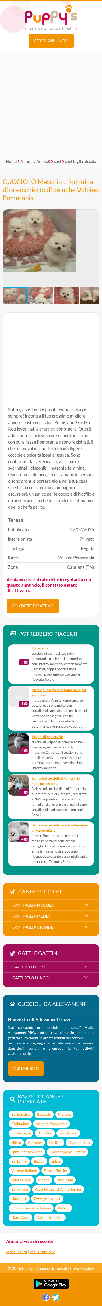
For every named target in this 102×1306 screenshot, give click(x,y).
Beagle (39, 1161)
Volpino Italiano (24, 1170)
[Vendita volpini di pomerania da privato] (18, 743)
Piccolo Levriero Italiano (31, 1208)
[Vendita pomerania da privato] (18, 655)
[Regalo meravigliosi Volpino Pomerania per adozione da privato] (18, 696)
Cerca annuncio (51, 40)
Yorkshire (19, 1161)
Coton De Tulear (49, 1217)
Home (11, 161)
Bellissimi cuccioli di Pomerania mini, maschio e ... (56, 781)
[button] (7, 248)
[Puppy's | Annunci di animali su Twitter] (55, 1299)
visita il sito (26, 1068)
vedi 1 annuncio (42, 1252)
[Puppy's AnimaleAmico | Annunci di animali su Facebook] (46, 1299)
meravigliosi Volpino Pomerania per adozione (59, 692)
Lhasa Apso (20, 1217)
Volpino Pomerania (51, 1123)
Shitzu (16, 1142)
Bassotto (44, 1114)
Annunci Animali (35, 161)
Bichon (44, 1180)
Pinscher (35, 1142)
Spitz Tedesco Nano (27, 1152)
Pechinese (64, 1180)
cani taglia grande (32, 927)
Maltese (64, 1114)
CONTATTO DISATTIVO (33, 605)
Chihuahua (20, 1123)
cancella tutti (16, 1252)
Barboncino (20, 1114)
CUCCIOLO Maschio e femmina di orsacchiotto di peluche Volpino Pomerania (51, 189)
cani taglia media (31, 916)
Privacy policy (82, 1268)
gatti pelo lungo (30, 977)
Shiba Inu (44, 1133)
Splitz (55, 1161)
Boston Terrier (55, 1170)
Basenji (64, 1208)
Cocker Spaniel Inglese (67, 1152)
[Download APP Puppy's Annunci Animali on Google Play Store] (51, 1288)
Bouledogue (21, 1133)
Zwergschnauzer (47, 1198)
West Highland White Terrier (58, 1189)
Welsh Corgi (21, 1180)
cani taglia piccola (80, 161)
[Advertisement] (51, 104)
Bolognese (19, 1189)
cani (57, 161)
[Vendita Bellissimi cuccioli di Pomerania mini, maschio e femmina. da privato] (18, 785)
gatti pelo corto (30, 966)
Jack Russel (68, 1133)
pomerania (40, 648)
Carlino (55, 1142)
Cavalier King (79, 1142)
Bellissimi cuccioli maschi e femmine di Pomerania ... (60, 827)
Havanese (19, 1198)
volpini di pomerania (47, 737)
